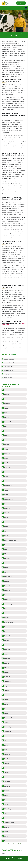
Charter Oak (7, 749)
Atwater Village (8, 485)
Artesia (6, 476)
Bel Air (5, 549)
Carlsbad (6, 699)
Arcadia (6, 458)
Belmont (6, 567)
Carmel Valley (7, 704)
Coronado (6, 840)
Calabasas (6, 663)
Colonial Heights (8, 809)
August (6, 494)
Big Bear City (7, 590)
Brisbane (6, 645)
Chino (5, 768)
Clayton (6, 795)
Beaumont (6, 544)
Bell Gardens (7, 558)
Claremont (6, 790)
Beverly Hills (7, 585)
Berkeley (6, 572)
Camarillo (6, 672)
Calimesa (6, 667)
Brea (5, 631)
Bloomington (7, 599)
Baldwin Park (7, 513)
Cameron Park (7, 681)
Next (21, 844)
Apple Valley (7, 453)
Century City (7, 736)
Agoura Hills (7, 399)
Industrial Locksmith (8, 366)
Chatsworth (7, 754)
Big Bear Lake (7, 595)
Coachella (6, 804)
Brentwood (7, 636)
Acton (5, 390)
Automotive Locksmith (9, 370)
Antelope (6, 444)
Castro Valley (7, 727)
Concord (6, 831)
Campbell (6, 686)
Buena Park (7, 649)
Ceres (5, 740)
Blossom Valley (8, 604)
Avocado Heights (8, 499)
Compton (6, 827)
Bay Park (6, 535)
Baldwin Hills (7, 508)
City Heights (7, 781)
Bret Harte (6, 640)
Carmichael (7, 708)
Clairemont (7, 786)
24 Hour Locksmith (8, 377)
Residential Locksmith (9, 359)
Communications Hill (9, 822)
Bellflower (6, 563)
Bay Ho (6, 531)
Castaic (6, 722)
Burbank (6, 654)
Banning (6, 517)
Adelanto (6, 394)
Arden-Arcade (7, 467)
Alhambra (6, 417)
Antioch (6, 449)
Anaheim (6, 440)
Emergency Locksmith (9, 374)
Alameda (6, 408)
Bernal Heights (8, 576)
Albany (5, 412)
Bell (5, 554)
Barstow (6, 526)
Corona (6, 836)
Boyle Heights (7, 626)
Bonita (5, 613)
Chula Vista (7, 777)
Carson (6, 713)
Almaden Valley (8, 421)
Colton (5, 813)
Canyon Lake (7, 695)
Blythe (5, 608)
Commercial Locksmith (9, 362)
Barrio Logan (7, 522)
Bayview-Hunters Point (10, 540)
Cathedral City (7, 731)
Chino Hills (6, 772)
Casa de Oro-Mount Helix (10, 717)
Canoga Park (7, 690)
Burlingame (7, 658)
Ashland (6, 481)
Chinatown (6, 763)
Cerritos (6, 745)
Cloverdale (7, 799)
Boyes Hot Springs (8, 622)
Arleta (5, 472)
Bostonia (6, 617)
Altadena (6, 431)
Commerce (7, 818)
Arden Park (7, 463)
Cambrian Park (7, 677)
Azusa (5, 503)
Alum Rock (6, 435)
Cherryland (7, 758)
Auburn (6, 490)
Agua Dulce (7, 403)
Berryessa (6, 581)
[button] (26, 8)
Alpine (5, 426)
